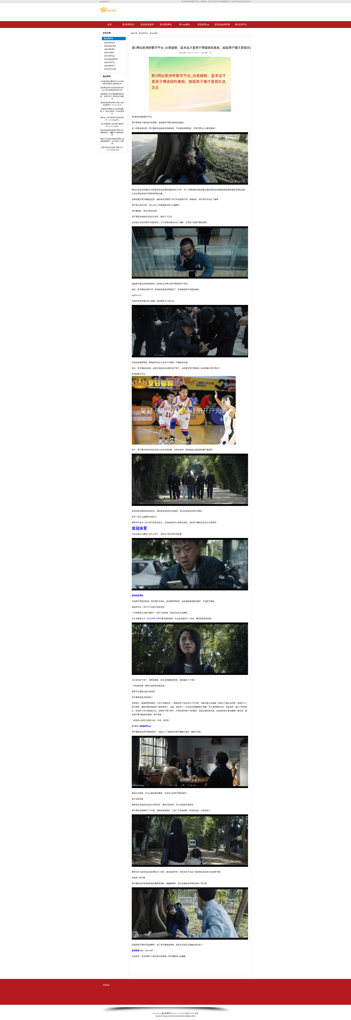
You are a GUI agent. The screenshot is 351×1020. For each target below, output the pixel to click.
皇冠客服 (185, 1016)
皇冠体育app (203, 24)
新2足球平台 (241, 24)
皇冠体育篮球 (147, 24)
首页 (109, 24)
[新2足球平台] (108, 12)
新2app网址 (184, 24)
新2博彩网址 (166, 24)
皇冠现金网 (177, 1016)
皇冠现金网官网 (222, 24)
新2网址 (192, 1016)
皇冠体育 (169, 1016)
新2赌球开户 (110, 66)
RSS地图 (185, 1013)
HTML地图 (194, 1013)
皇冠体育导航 (160, 1016)
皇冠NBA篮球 (111, 69)
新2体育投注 (128, 24)
